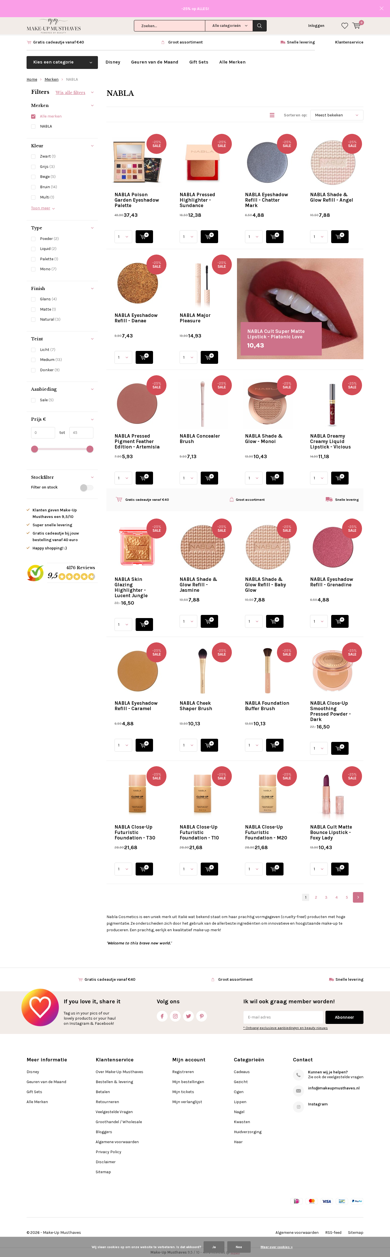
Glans (48, 299)
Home (32, 79)
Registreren (183, 1071)
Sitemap (103, 1171)
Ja (214, 1247)
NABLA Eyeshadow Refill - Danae (136, 317)
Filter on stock (44, 487)
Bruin (48, 186)
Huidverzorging (248, 1131)
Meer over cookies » (277, 1247)
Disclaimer (106, 1161)
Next (358, 897)
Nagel (239, 1111)
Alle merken (51, 116)
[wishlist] (344, 25)
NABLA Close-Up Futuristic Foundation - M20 (266, 832)
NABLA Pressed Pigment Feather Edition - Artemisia (137, 441)
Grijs (47, 166)
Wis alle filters (70, 92)
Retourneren (107, 1101)
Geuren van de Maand (154, 62)
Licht (47, 349)
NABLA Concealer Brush (200, 438)
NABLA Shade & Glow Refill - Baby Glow (265, 584)
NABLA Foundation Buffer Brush (267, 705)
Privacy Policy (108, 1151)
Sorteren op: (295, 115)
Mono (48, 269)
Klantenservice (349, 42)
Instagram (175, 1016)
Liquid (48, 248)
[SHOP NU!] (144, 236)
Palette (49, 259)
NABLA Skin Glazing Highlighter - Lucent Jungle (131, 587)
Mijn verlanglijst (187, 1101)
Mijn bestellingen (188, 1081)
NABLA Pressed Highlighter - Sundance (197, 200)
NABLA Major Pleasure (195, 317)
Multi (47, 197)
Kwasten (242, 1121)
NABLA (46, 126)
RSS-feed (333, 1232)
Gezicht (241, 1081)
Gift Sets (198, 62)
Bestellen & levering (114, 1081)
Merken (52, 79)
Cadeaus (242, 1071)
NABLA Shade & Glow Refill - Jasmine (198, 584)
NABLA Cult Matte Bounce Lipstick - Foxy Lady (331, 832)
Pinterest (201, 1016)
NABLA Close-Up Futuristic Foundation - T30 (134, 832)
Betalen (103, 1091)
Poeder (49, 238)
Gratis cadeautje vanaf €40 (58, 42)
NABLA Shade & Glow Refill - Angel (331, 197)
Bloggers (104, 1131)
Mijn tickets (183, 1091)
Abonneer (344, 1017)
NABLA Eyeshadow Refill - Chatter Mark (266, 200)
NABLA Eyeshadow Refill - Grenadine (331, 581)
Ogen (239, 1091)
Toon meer (40, 208)
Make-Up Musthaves (62, 1232)
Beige (48, 176)
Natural (50, 319)
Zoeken (260, 25)
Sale (47, 400)
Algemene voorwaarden (117, 1141)
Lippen (240, 1101)
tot (60, 432)
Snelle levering (301, 42)
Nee (239, 1247)
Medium (51, 359)
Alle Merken (232, 62)
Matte (48, 309)
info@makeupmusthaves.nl (334, 1088)
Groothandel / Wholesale (119, 1121)
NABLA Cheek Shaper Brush (196, 705)
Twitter (188, 1016)
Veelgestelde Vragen (114, 1111)
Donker (50, 370)
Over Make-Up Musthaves (119, 1071)
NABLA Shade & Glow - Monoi (264, 438)
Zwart (48, 156)
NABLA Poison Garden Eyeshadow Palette (136, 200)
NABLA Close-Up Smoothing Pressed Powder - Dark (330, 711)
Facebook (162, 1016)
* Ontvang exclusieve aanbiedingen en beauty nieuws (285, 1028)
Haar (238, 1141)
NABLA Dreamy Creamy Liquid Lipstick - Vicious (330, 441)
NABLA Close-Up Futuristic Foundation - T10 (199, 832)
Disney (112, 62)
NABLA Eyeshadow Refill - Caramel (136, 705)
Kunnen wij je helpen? (328, 1072)
